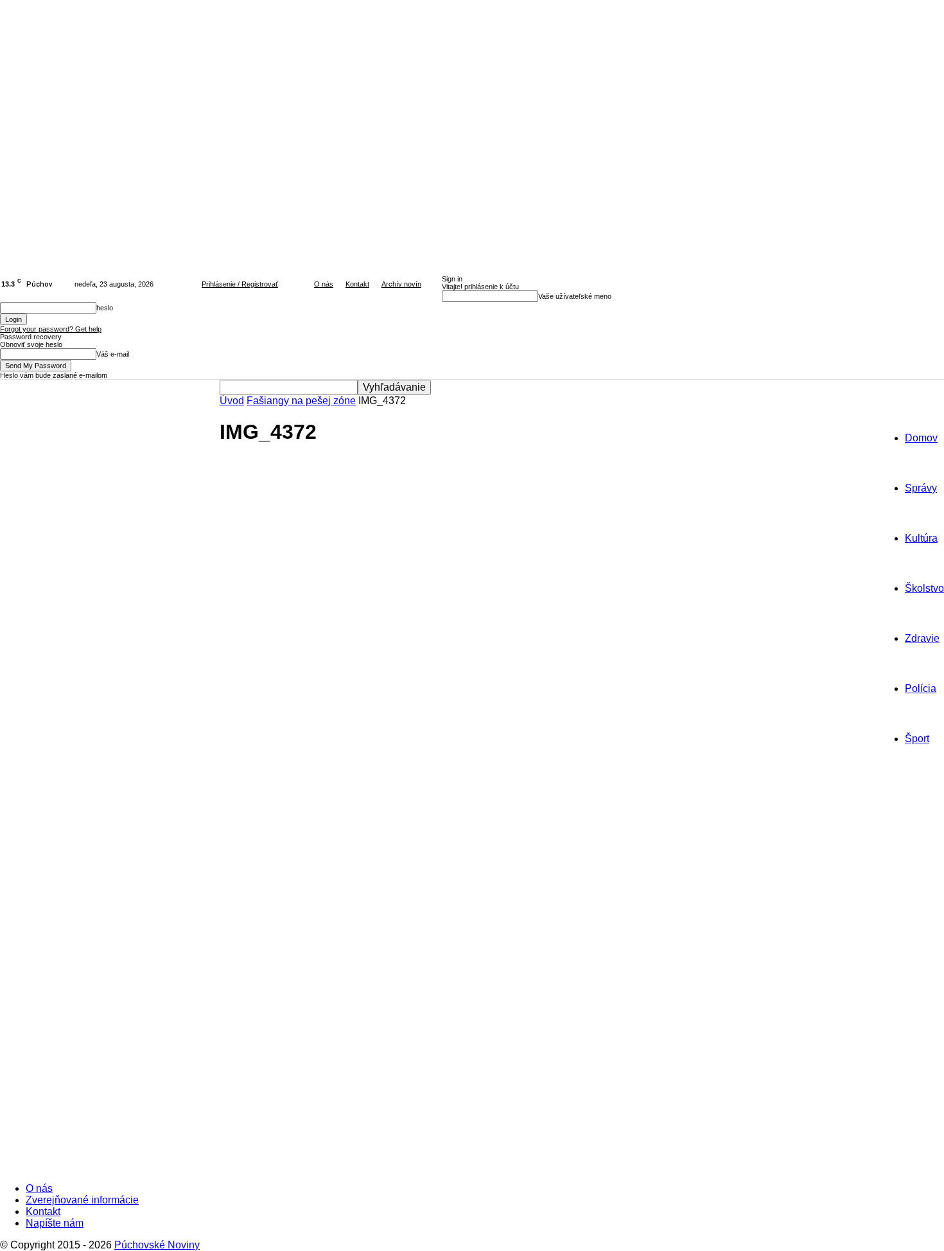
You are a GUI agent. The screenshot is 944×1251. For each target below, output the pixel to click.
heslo (104, 308)
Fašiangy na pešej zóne (301, 400)
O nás (323, 284)
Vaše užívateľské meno (574, 296)
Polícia (920, 688)
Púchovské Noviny (157, 1244)
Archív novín (401, 284)
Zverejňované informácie (82, 1199)
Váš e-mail (112, 354)
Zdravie (922, 638)
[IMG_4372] (385, 968)
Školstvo (924, 588)
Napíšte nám (54, 1223)
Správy (921, 488)
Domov (921, 437)
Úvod (232, 400)
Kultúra (921, 538)
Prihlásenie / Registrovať (240, 284)
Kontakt (357, 284)
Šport (917, 738)
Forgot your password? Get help (50, 329)
